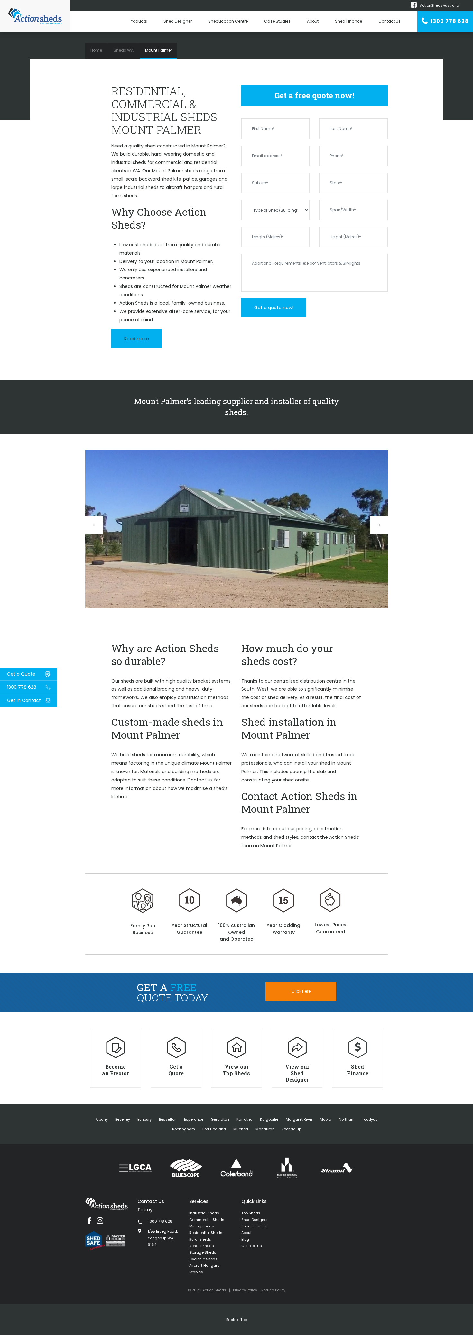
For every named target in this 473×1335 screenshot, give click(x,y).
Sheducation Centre (228, 21)
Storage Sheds (202, 1252)
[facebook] (89, 1221)
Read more (136, 339)
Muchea (240, 1128)
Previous (94, 525)
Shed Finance (348, 21)
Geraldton (220, 1119)
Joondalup (291, 1128)
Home (96, 50)
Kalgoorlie (269, 1119)
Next (379, 525)
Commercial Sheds (206, 1219)
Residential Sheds (205, 1232)
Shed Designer (177, 21)
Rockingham (183, 1128)
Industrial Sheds (204, 1213)
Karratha (244, 1119)
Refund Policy (273, 1289)
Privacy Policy (245, 1289)
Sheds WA (124, 50)
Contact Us (389, 21)
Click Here (301, 991)
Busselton (168, 1119)
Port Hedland (214, 1128)
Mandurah (264, 1128)
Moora (325, 1119)
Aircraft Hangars (204, 1265)
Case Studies (277, 21)
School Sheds (201, 1245)
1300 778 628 (449, 21)
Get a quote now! (273, 307)
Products (138, 21)
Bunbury (144, 1119)
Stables (196, 1271)
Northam (347, 1119)
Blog (245, 1239)
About (313, 21)
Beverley (122, 1119)
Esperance (193, 1119)
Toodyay (369, 1119)
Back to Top (236, 1319)
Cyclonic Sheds (203, 1259)
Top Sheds (250, 1213)
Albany (102, 1119)
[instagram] (100, 1221)
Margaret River (299, 1119)
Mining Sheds (201, 1226)
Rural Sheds (200, 1239)
